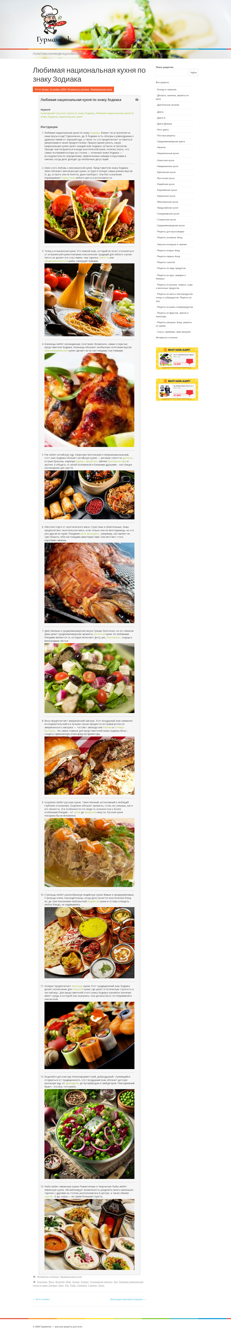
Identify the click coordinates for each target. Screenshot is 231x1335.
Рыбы (73, 1285)
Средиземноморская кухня (171, 225)
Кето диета (163, 129)
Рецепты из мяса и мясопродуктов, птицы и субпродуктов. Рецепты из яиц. (174, 297)
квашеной (90, 812)
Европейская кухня (167, 190)
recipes (45, 89)
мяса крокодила (89, 533)
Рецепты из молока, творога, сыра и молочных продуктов (174, 286)
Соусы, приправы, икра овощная (174, 331)
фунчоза (127, 457)
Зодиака (95, 132)
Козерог (85, 1281)
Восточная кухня (166, 178)
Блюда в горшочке (166, 89)
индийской (93, 901)
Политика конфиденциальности (58, 54)
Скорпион (82, 1285)
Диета (160, 111)
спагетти (104, 257)
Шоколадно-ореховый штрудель (128, 1299)
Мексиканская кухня (167, 201)
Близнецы (42, 1281)
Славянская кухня (166, 219)
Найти (194, 72)
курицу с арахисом (86, 461)
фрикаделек (72, 1083)
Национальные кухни (101, 89)
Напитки (161, 147)
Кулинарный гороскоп (53, 113)
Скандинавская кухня (168, 213)
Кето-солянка (41, 1299)
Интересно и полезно (78, 89)
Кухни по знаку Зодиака (80, 113)
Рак (67, 1285)
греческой (99, 634)
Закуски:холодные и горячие (172, 244)
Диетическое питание (168, 104)
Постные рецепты (166, 135)
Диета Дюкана (164, 123)
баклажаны (113, 637)
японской (77, 989)
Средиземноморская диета (171, 141)
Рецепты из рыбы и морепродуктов (175, 306)
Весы (51, 1281)
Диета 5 (161, 117)
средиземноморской (56, 261)
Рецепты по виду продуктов (171, 268)
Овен (61, 1285)
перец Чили (68, 177)
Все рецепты (162, 82)
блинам (107, 727)
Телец (101, 1285)
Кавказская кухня (166, 195)
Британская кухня (166, 172)
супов (77, 812)
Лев (116, 1281)
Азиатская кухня (165, 160)
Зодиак (75, 1281)
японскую (77, 986)
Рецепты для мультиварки (170, 231)
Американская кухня (167, 166)
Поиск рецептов (164, 67)
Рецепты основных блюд (169, 237)
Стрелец (92, 1285)
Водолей (59, 1281)
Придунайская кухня (167, 207)
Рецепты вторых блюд (168, 250)
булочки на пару (117, 461)
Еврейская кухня (166, 184)
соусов (48, 1196)
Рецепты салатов (166, 262)
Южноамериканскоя (56, 350)
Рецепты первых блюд (168, 256)
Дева (68, 1281)
